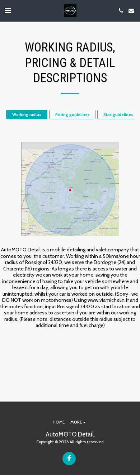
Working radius (26, 114)
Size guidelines (118, 114)
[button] (8, 10)
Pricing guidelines (72, 114)
